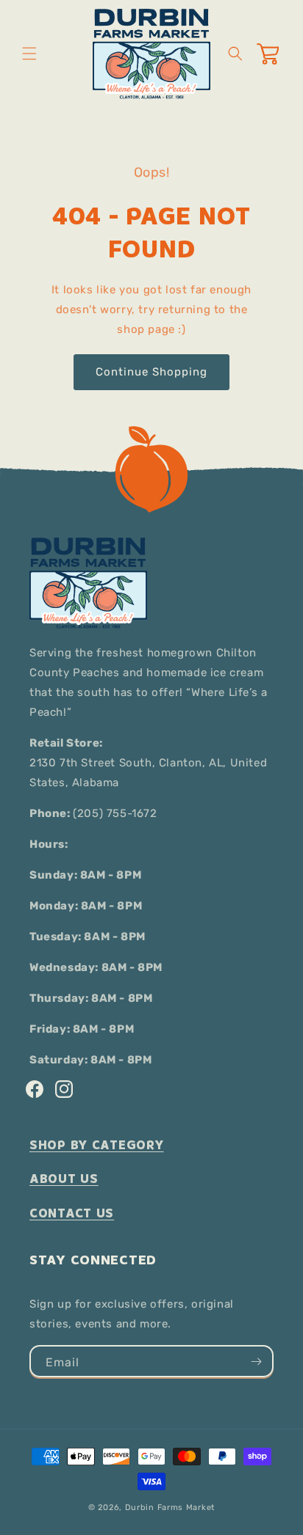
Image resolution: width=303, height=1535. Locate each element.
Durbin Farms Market (170, 1507)
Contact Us (71, 1213)
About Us (64, 1179)
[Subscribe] (256, 1361)
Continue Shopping (151, 371)
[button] (29, 53)
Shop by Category (96, 1145)
